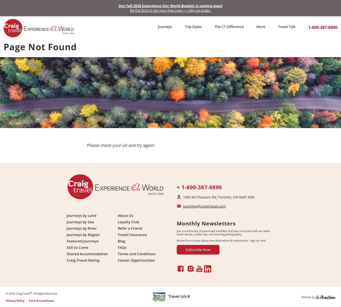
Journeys (165, 26)
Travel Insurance (132, 234)
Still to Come (77, 247)
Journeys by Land (81, 215)
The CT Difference (229, 26)
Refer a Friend (130, 228)
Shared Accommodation (87, 253)
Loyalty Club (128, 222)
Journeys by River (82, 228)
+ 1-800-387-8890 (199, 187)
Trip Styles (193, 26)
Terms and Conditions (137, 253)
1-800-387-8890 (322, 27)
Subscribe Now (198, 249)
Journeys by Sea (80, 222)
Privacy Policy (15, 300)
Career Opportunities (136, 260)
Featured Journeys (83, 241)
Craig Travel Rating (83, 260)
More (260, 26)
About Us (125, 215)
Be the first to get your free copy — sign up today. (170, 10)
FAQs (122, 247)
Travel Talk (287, 26)
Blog (121, 241)
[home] (39, 35)
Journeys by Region (83, 234)
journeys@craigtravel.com (204, 206)
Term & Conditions (41, 300)
